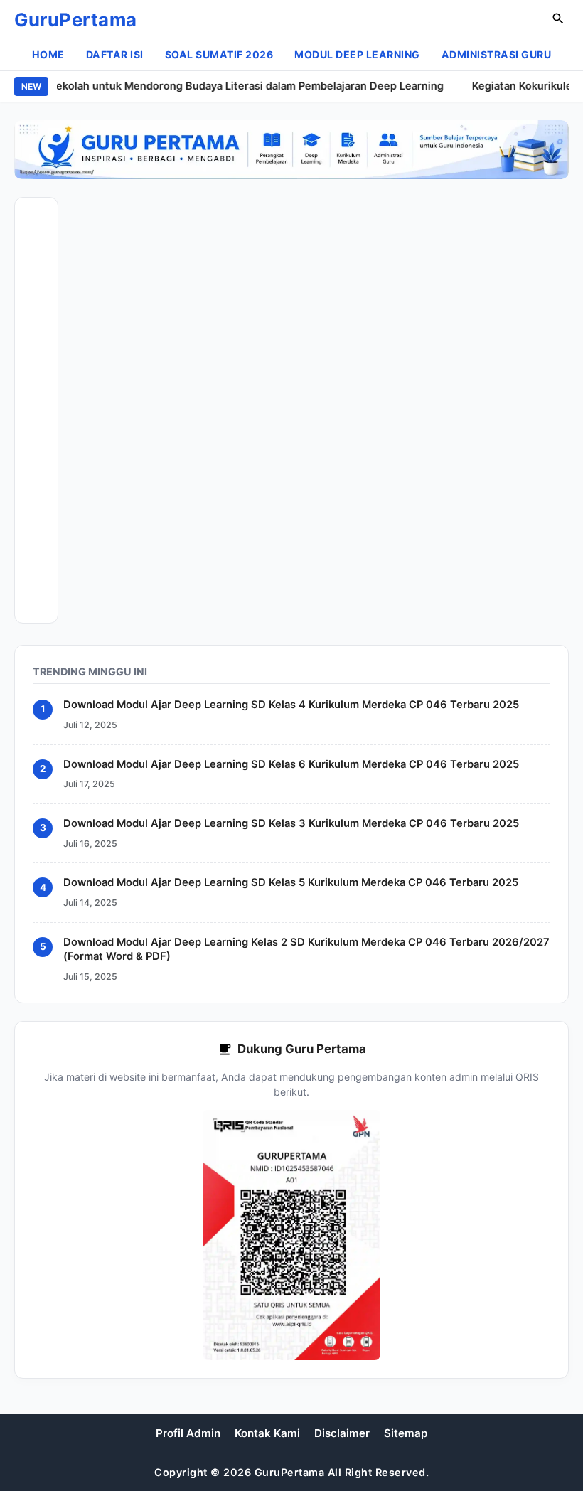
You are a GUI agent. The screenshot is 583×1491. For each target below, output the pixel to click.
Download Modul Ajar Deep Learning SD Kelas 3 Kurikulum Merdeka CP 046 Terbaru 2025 (291, 823)
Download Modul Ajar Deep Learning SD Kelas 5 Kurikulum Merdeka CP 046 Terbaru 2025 (290, 883)
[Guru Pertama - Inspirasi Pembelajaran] (291, 149)
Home (48, 54)
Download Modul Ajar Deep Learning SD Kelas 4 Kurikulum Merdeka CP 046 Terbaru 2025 (291, 704)
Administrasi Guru (497, 54)
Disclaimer (342, 1433)
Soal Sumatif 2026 (219, 54)
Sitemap (405, 1433)
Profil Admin (188, 1433)
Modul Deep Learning (357, 54)
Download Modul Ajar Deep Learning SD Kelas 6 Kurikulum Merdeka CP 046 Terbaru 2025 (291, 764)
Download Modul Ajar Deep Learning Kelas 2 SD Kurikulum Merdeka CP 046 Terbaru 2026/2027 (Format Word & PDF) (306, 949)
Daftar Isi (115, 54)
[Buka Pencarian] (558, 20)
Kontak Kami (267, 1433)
